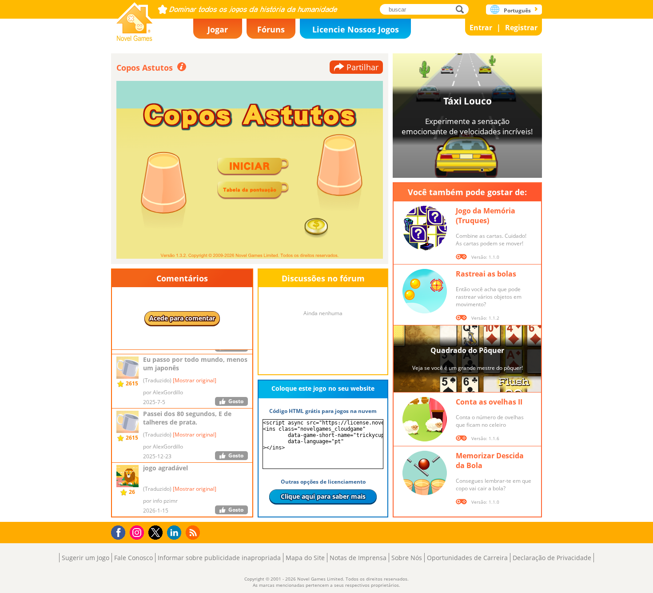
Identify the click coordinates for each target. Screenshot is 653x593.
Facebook (120, 531)
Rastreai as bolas (486, 274)
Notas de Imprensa (358, 557)
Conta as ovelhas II (489, 402)
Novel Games (134, 19)
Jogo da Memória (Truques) (485, 215)
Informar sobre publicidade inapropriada (219, 557)
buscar (462, 9)
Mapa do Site (305, 557)
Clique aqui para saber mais (323, 496)
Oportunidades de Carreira (467, 557)
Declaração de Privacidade (552, 557)
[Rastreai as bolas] (424, 291)
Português (517, 10)
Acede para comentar (182, 318)
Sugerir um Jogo (85, 557)
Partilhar (362, 67)
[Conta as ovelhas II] (424, 419)
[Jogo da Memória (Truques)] (424, 228)
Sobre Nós (406, 557)
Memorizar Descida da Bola (490, 460)
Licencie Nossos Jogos (355, 29)
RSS (194, 532)
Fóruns (271, 29)
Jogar (217, 29)
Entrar (481, 27)
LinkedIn (175, 533)
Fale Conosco (133, 557)
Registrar (521, 27)
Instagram (138, 532)
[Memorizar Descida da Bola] (424, 473)
